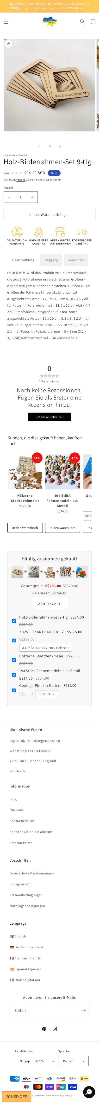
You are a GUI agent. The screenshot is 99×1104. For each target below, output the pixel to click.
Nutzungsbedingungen (27, 906)
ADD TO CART (49, 603)
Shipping (51, 260)
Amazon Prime (21, 843)
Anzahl (8, 188)
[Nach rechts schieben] (60, 146)
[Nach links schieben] (39, 146)
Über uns (17, 810)
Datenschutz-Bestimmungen (32, 873)
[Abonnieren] (84, 1010)
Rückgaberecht (21, 884)
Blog (13, 799)
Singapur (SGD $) (32, 1061)
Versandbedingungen (26, 895)
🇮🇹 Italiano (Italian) (25, 980)
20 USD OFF (16, 1097)
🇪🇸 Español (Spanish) (26, 969)
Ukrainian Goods (43, 1095)
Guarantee (76, 260)
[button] (6, 21)
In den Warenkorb (25, 528)
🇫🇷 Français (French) (25, 958)
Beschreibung (23, 260)
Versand (20, 179)
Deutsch (68, 1061)
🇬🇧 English (18, 936)
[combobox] (45, 648)
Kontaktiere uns (22, 821)
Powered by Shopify (62, 1095)
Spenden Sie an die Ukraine (31, 832)
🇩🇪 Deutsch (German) (26, 947)
